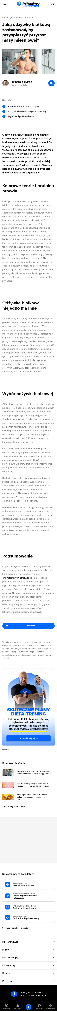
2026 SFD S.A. (38, 992)
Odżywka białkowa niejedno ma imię (27, 111)
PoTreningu (7, 17)
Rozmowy (39, 1008)
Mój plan (17, 1008)
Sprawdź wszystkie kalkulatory (16, 928)
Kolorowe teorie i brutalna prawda (25, 106)
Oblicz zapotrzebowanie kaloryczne (25, 895)
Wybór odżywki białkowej (21, 116)
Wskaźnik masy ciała (23, 884)
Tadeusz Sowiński (22, 81)
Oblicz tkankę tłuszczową (26, 917)
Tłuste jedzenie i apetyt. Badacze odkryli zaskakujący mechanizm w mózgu (32, 797)
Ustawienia (50, 1008)
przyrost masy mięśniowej (15, 577)
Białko (30, 17)
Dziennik (6, 1008)
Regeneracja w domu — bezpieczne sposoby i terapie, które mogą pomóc (34, 772)
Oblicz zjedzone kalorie (24, 907)
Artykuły (20, 17)
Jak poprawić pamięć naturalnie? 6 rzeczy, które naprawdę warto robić (33, 784)
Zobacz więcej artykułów (13, 806)
